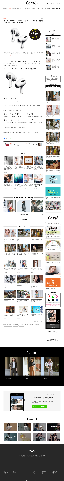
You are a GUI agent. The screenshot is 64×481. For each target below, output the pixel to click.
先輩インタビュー (37, 324)
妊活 (43, 472)
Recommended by (37, 321)
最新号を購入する (53, 324)
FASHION (5, 8)
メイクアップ (25, 471)
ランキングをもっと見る (23, 214)
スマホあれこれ (15, 472)
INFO (38, 8)
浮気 (43, 473)
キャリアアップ (10, 324)
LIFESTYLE (19, 8)
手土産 (33, 472)
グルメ (53, 78)
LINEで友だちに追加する (39, 406)
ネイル (24, 473)
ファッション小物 (6, 472)
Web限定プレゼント (55, 472)
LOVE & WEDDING (26, 8)
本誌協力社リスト (54, 471)
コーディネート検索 (23, 219)
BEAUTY (14, 8)
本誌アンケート (54, 473)
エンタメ (49, 78)
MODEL (41, 8)
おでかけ (57, 78)
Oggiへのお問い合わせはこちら (52, 340)
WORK (10, 8)
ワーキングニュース (7, 55)
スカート (5, 471)
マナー (29, 324)
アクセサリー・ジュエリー (7, 473)
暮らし (13, 55)
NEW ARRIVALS (47, 8)
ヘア (23, 472)
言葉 (5, 324)
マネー (32, 324)
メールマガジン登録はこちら (53, 302)
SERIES (53, 8)
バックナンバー (53, 327)
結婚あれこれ (44, 471)
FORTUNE (33, 8)
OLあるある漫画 (16, 324)
